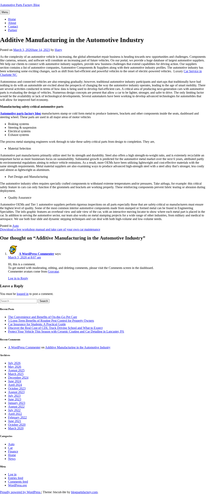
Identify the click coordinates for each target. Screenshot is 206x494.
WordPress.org (17, 485)
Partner (12, 30)
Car (10, 448)
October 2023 (17, 388)
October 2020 (17, 424)
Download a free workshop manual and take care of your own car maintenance (50, 229)
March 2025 (16, 374)
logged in (23, 294)
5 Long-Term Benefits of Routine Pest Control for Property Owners (51, 320)
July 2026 (14, 363)
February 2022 (17, 417)
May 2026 (14, 366)
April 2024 (15, 385)
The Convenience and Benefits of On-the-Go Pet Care (42, 317)
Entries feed (15, 478)
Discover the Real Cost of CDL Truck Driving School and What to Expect (55, 328)
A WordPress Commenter (36, 253)
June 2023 (14, 399)
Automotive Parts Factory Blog (20, 5)
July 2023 (14, 395)
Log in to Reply (18, 278)
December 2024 (18, 377)
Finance (13, 451)
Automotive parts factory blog (20, 113)
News (11, 458)
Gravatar (53, 271)
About (12, 23)
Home (12, 19)
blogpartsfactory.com (84, 492)
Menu (5, 12)
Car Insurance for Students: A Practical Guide (37, 324)
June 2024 (14, 381)
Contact (13, 26)
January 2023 (16, 403)
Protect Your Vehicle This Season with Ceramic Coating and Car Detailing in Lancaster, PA (66, 331)
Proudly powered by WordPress (20, 492)
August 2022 (16, 406)
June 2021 (14, 421)
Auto (15, 225)
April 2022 (15, 413)
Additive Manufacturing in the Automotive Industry (77, 347)
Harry (58, 50)
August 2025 (16, 370)
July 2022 (14, 410)
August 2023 (16, 392)
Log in (12, 474)
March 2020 (16, 428)
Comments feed (18, 481)
